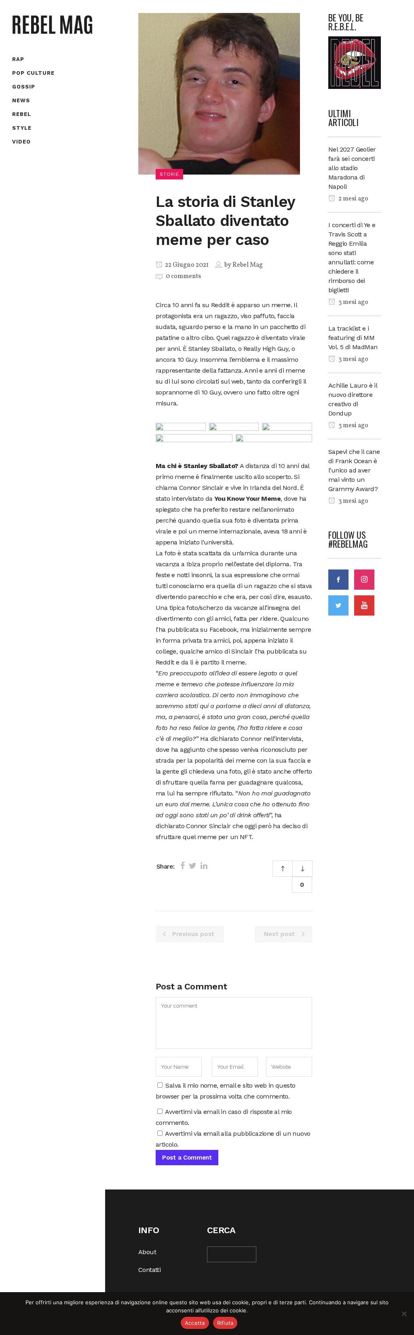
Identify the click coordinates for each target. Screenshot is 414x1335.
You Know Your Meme (247, 498)
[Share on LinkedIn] (204, 866)
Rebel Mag (247, 265)
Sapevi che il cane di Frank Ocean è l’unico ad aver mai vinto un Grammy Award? (354, 470)
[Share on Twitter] (192, 866)
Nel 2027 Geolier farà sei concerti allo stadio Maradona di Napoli (352, 168)
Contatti (149, 1270)
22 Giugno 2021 (186, 265)
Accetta (195, 1323)
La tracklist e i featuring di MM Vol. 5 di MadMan (352, 338)
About (147, 1252)
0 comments (183, 276)
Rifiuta (225, 1323)
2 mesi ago (352, 198)
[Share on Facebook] (182, 866)
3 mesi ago (352, 302)
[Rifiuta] (404, 1314)
